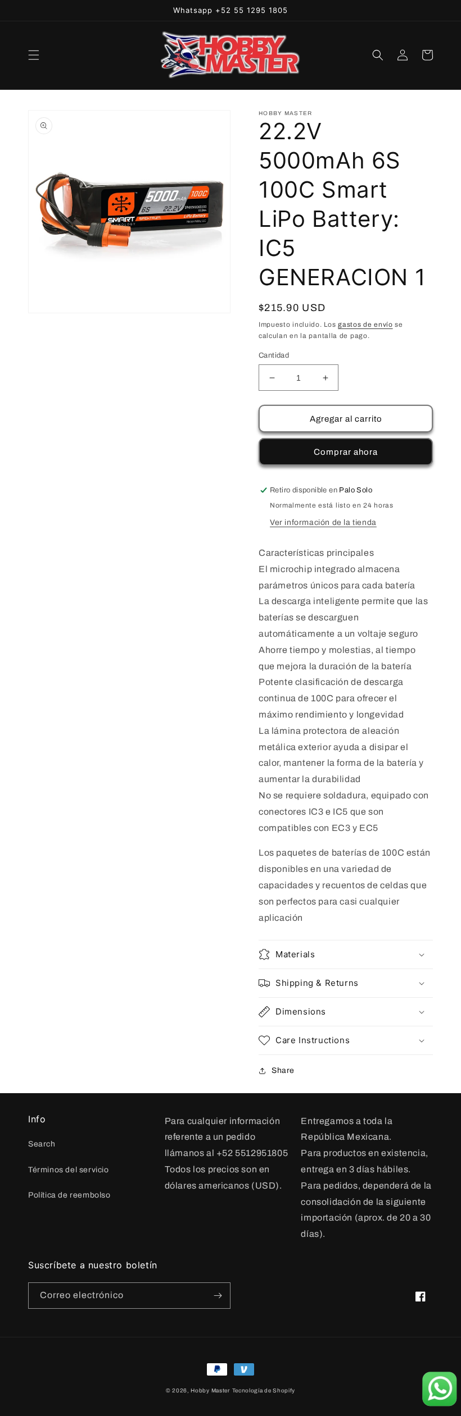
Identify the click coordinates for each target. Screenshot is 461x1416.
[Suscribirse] (217, 1295)
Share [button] (283, 1070)
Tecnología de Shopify (264, 1390)
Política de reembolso (69, 1195)
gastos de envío (365, 324)
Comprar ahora (346, 451)
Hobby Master (210, 1390)
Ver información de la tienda (323, 522)
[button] (33, 55)
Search (42, 1144)
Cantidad (274, 355)
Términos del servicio (68, 1170)
